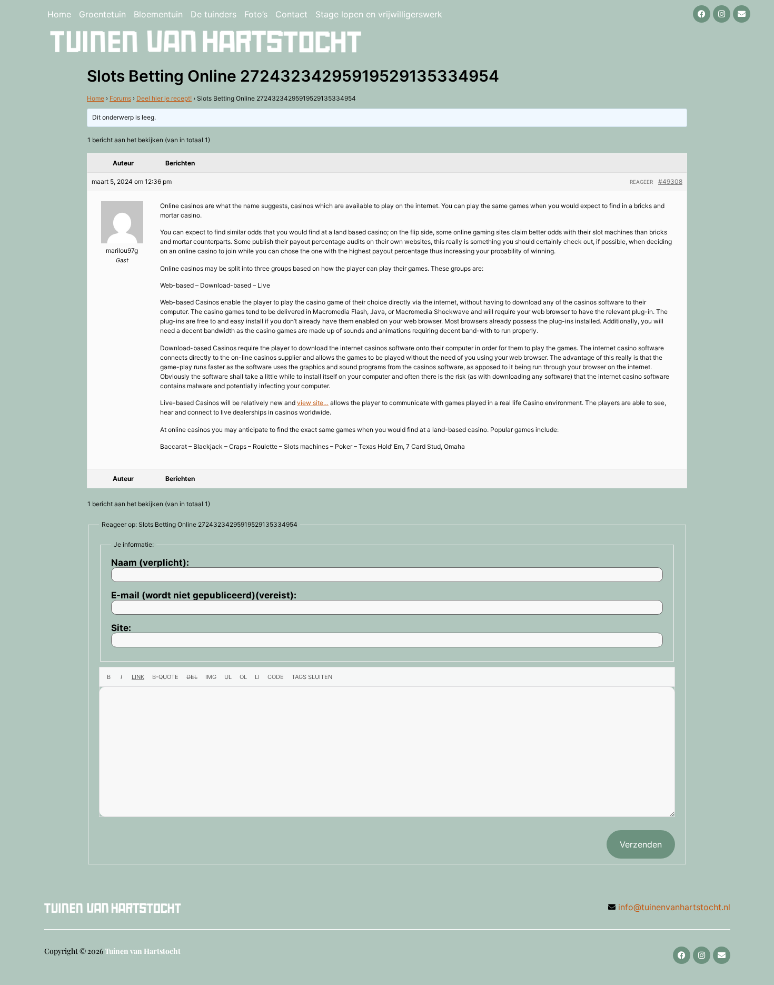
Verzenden (641, 844)
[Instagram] (721, 14)
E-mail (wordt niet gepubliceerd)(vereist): (203, 595)
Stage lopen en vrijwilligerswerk (378, 14)
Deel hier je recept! (164, 98)
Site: (121, 628)
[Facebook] (701, 14)
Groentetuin (102, 14)
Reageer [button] (641, 182)
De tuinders (213, 14)
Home (59, 14)
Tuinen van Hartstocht (143, 951)
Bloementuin (158, 14)
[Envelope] (741, 14)
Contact (291, 14)
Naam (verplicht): (150, 562)
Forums (120, 98)
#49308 (670, 181)
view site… (313, 403)
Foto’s (255, 14)
